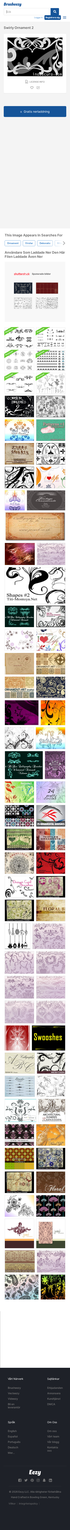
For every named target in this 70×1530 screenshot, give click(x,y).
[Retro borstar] (22, 712)
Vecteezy (13, 1393)
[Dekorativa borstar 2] (51, 554)
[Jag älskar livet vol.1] (50, 640)
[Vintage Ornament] (46, 500)
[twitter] (26, 1480)
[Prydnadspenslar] (19, 687)
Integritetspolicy (28, 1503)
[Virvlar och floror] (51, 1086)
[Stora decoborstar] (19, 477)
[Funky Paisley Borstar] (50, 687)
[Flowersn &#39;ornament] (19, 640)
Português (14, 1441)
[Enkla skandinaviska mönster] (19, 816)
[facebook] (19, 1480)
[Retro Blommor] (19, 1182)
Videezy (13, 1398)
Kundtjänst (53, 1398)
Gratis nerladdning (37, 111)
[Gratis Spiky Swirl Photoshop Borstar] (51, 1063)
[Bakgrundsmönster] (19, 1135)
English (12, 1431)
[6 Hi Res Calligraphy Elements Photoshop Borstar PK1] (19, 616)
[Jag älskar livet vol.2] (50, 477)
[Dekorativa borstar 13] (48, 936)
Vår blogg (53, 1441)
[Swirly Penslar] (15, 500)
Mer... (11, 1452)
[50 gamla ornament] (53, 1287)
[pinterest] (32, 1480)
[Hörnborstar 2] (19, 406)
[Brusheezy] (12, 4)
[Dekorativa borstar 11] (19, 987)
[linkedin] (50, 1480)
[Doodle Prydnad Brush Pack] (19, 360)
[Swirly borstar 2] (19, 430)
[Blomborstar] (50, 863)
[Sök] (55, 11)
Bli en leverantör (14, 1406)
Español (13, 1436)
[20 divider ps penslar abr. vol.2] (20, 1086)
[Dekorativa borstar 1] (50, 987)
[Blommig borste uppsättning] (50, 910)
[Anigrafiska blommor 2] (20, 554)
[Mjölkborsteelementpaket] (19, 337)
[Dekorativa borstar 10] (50, 962)
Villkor (12, 1503)
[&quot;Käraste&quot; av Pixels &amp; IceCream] (19, 1233)
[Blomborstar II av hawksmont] (19, 792)
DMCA (51, 1404)
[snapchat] (44, 1480)
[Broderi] (19, 863)
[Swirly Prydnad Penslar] (55, 765)
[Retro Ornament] (19, 839)
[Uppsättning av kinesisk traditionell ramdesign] (47, 289)
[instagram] (38, 1480)
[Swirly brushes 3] (50, 738)
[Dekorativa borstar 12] (51, 1261)
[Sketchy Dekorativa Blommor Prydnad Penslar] (19, 1206)
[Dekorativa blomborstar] (20, 1110)
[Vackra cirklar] (50, 792)
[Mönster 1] (50, 430)
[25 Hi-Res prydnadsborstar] (50, 816)
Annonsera (53, 1393)
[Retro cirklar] (50, 1159)
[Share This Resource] (39, 87)
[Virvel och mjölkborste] (50, 337)
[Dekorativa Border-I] (20, 1261)
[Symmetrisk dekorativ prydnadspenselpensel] (19, 383)
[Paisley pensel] (22, 1287)
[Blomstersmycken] (50, 454)
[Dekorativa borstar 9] (19, 962)
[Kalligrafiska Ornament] (35, 526)
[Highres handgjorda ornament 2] (50, 616)
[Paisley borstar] (19, 664)
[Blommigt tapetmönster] (50, 1206)
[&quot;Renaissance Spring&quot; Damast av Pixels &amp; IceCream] (50, 1233)
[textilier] (50, 839)
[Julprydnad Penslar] (17, 936)
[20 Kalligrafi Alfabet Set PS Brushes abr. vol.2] (20, 1063)
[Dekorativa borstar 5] (50, 1012)
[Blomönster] (50, 1182)
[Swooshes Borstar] (48, 1038)
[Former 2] (35, 585)
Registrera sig (53, 17)
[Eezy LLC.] (35, 1473)
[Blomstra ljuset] (50, 1135)
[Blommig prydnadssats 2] (50, 406)
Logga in (38, 17)
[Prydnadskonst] (50, 664)
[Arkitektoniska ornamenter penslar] (51, 1110)
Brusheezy (14, 1387)
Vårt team (53, 1436)
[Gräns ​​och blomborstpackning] (50, 360)
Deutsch (13, 1447)
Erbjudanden (55, 1387)
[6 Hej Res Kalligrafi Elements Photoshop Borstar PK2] (24, 765)
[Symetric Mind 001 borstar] (17, 1038)
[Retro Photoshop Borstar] (50, 887)
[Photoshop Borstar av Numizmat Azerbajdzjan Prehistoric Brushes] (19, 454)
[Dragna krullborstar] (19, 887)
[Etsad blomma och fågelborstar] (50, 383)
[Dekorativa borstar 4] (19, 1012)
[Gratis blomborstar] (53, 712)
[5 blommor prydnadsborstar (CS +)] (19, 738)
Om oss (52, 1431)
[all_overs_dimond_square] (19, 1159)
